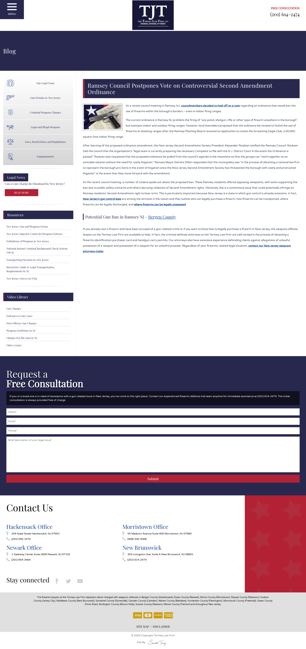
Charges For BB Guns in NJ (21, 338)
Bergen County (162, 217)
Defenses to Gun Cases (19, 316)
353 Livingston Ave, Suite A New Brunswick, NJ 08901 (160, 554)
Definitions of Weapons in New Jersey (27, 241)
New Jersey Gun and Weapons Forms (27, 226)
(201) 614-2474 (285, 14)
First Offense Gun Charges (21, 323)
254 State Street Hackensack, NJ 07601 (35, 533)
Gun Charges (13, 308)
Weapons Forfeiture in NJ (20, 330)
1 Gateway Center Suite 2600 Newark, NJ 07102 (40, 554)
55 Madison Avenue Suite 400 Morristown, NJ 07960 (159, 533)
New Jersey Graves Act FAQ (21, 278)
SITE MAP (142, 626)
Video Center (14, 345)
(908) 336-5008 (137, 539)
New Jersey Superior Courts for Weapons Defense (34, 234)
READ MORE (21, 192)
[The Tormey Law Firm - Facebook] (56, 581)
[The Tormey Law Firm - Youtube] (80, 581)
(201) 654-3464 (21, 559)
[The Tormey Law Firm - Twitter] (68, 581)
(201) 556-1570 (21, 539)
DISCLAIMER (161, 626)
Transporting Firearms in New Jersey (27, 259)
